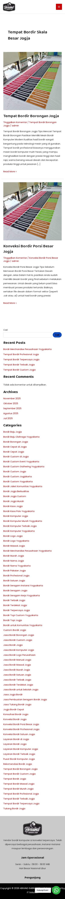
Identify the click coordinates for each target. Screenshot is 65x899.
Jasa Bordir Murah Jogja (16, 669)
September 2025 (12, 408)
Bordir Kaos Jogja (13, 506)
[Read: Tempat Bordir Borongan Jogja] (32, 80)
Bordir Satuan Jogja (14, 580)
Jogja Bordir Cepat (13, 709)
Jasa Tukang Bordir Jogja (17, 704)
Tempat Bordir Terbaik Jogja (19, 364)
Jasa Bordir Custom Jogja (17, 640)
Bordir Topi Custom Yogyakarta (20, 615)
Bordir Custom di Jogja (16, 456)
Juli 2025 (8, 418)
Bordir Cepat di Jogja (15, 446)
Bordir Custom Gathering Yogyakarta (23, 466)
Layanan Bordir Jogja (14, 744)
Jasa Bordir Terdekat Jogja (18, 684)
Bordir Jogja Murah (13, 501)
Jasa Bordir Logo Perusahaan (19, 655)
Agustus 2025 (10, 413)
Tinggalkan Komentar (15, 122)
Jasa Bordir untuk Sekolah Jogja (20, 689)
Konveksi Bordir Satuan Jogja (19, 734)
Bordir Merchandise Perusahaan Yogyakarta (27, 349)
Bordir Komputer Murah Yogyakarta (22, 521)
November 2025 (12, 398)
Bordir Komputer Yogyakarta (19, 531)
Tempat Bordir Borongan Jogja (31, 116)
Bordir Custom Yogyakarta (18, 481)
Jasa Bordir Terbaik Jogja (17, 679)
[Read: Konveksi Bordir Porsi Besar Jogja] (32, 211)
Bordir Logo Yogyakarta (16, 540)
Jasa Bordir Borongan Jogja (18, 635)
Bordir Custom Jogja (14, 471)
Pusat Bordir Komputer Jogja (19, 759)
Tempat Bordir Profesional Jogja (21, 354)
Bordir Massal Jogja (14, 545)
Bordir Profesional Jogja (16, 575)
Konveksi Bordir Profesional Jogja (21, 729)
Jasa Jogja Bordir (13, 694)
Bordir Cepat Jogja (13, 451)
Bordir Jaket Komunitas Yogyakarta (22, 486)
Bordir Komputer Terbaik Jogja (20, 526)
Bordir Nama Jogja (13, 560)
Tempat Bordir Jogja (14, 778)
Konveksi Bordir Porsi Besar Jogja (28, 249)
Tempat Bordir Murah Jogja (18, 788)
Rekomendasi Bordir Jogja (17, 764)
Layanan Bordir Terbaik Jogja (19, 754)
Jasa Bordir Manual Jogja (17, 659)
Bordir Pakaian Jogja (14, 570)
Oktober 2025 (10, 403)
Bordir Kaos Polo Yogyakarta (18, 511)
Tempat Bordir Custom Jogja (19, 369)
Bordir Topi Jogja (12, 620)
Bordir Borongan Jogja (15, 441)
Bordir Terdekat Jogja (15, 605)
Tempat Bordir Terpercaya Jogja (21, 359)
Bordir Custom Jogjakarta (17, 476)
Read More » (10, 171)
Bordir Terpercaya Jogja (16, 610)
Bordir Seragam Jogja (15, 590)
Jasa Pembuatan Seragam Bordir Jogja (25, 699)
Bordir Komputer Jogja (15, 516)
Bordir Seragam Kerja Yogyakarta (21, 595)
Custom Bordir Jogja (14, 630)
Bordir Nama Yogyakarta (17, 565)
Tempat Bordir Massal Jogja (18, 783)
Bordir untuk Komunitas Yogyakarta (22, 625)
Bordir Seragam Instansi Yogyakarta (23, 585)
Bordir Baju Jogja (12, 431)
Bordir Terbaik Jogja (14, 600)
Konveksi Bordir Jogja (14, 719)
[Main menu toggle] (59, 7)
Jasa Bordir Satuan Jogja (17, 674)
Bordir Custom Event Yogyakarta (21, 461)
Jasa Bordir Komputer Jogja (18, 650)
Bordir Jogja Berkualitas (16, 491)
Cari (5, 329)
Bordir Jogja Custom (14, 496)
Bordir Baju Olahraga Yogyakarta (21, 436)
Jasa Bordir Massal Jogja (17, 664)
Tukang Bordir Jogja (14, 808)
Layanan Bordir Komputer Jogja (20, 749)
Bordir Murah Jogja (13, 555)
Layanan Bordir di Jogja (16, 739)
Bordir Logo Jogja (13, 536)
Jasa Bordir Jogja (13, 645)
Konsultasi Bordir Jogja (15, 714)
